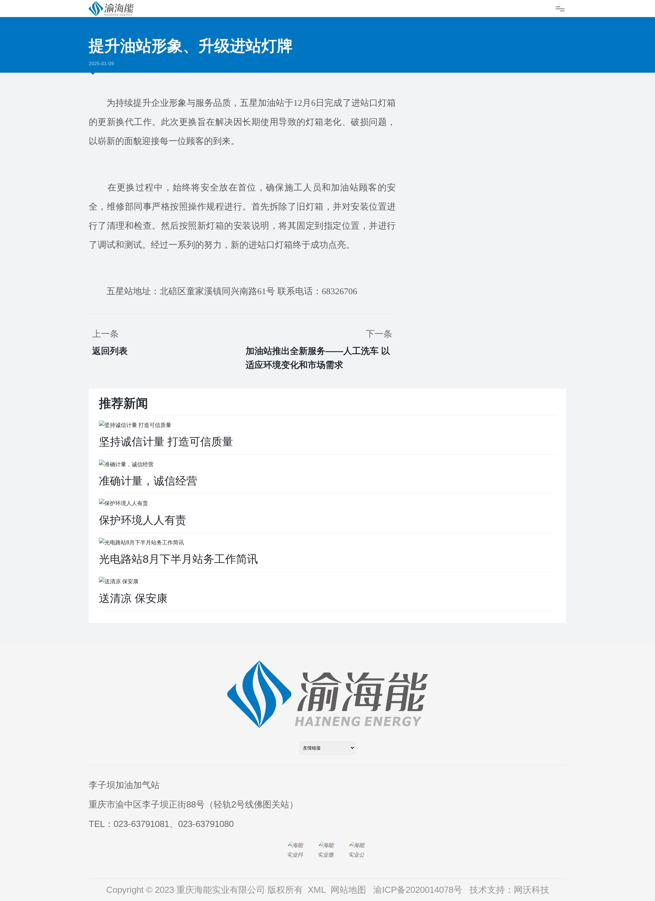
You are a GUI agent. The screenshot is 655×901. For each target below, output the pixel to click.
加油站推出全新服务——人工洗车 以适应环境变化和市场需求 (318, 358)
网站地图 (348, 890)
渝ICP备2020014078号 (417, 890)
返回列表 (110, 351)
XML (317, 890)
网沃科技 (531, 890)
